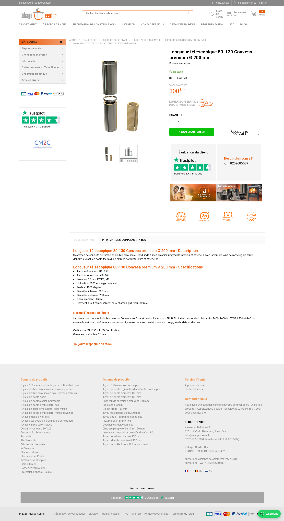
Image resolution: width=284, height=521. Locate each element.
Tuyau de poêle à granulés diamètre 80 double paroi (132, 389)
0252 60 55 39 (193, 439)
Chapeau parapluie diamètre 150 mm (124, 428)
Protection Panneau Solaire (36, 472)
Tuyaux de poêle (31, 48)
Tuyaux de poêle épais (33, 397)
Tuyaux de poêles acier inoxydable (40, 401)
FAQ (231, 24)
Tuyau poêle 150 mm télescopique (122, 416)
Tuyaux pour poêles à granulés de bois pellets (47, 420)
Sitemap (136, 513)
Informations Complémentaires (124, 239)
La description (83, 239)
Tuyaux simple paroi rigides (36, 424)
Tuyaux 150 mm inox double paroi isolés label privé (50, 385)
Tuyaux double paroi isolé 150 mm (122, 440)
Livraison (128, 24)
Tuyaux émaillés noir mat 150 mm (122, 436)
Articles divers (30, 80)
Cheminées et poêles (34, 54)
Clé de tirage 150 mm (115, 408)
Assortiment (28, 24)
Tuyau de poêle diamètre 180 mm (122, 397)
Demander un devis (182, 24)
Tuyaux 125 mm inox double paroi (122, 385)
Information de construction (93, 24)
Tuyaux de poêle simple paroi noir (40, 404)
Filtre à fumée (28, 464)
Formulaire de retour (183, 513)
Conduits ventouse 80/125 (36, 428)
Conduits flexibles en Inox (35, 432)
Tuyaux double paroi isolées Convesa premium (47, 389)
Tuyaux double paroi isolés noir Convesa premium (49, 393)
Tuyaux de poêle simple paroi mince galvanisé (47, 412)
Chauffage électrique (34, 73)
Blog (243, 24)
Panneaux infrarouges (33, 468)
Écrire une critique (179, 63)
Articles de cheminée (33, 444)
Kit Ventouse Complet (33, 460)
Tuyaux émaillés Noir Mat (35, 416)
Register (262, 2)
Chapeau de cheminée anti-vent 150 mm (126, 401)
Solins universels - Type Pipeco (40, 67)
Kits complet (29, 61)
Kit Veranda (27, 448)
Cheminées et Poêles (33, 456)
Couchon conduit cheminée (118, 424)
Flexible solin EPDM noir (117, 420)
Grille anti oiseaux (113, 404)
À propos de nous (55, 24)
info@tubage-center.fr (197, 435)
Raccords (26, 436)
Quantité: (176, 115)
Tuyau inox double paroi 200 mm (121, 412)
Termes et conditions (156, 513)
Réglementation (212, 24)
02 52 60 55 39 (246, 408)
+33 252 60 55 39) (228, 439)
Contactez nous (152, 24)
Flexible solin (28, 440)
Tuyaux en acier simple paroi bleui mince (44, 408)
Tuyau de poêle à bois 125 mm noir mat (125, 444)
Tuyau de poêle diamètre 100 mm (122, 393)
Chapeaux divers (30, 452)
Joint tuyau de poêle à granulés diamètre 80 (128, 432)
